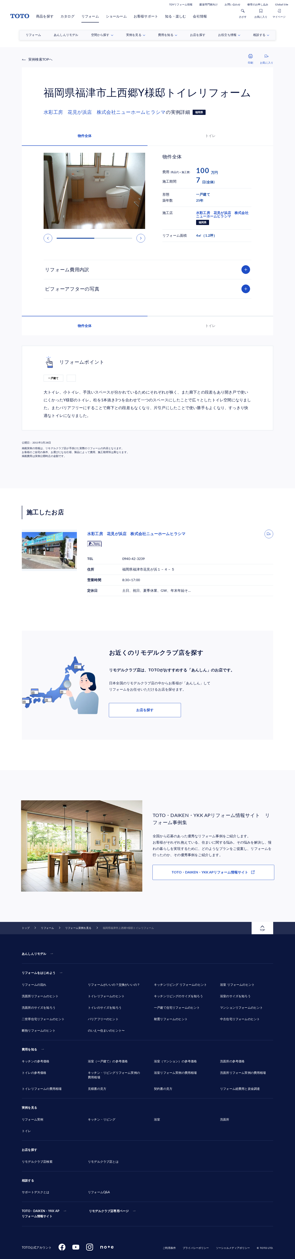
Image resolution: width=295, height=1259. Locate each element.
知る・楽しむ (175, 16)
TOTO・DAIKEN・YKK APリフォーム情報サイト (210, 872)
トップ (26, 928)
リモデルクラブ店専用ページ (109, 1211)
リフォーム (90, 16)
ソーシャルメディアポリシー (233, 1248)
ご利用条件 (169, 1248)
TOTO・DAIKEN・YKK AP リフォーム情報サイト (40, 1214)
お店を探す (145, 710)
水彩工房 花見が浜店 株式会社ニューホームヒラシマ (105, 112)
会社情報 (200, 16)
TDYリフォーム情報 (180, 4)
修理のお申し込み (257, 4)
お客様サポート (146, 16)
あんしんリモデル (34, 953)
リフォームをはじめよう (39, 972)
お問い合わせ (232, 4)
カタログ (67, 16)
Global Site (281, 4)
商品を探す (45, 16)
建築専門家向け (208, 4)
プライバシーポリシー (196, 1248)
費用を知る (29, 1049)
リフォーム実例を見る (78, 928)
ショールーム (116, 16)
